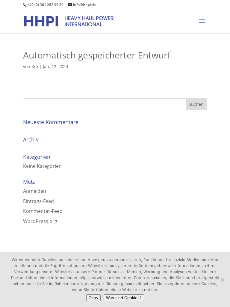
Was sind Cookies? (124, 297)
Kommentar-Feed (43, 211)
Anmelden (34, 191)
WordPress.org (40, 221)
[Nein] (223, 280)
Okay (93, 297)
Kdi (34, 66)
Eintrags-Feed (38, 201)
